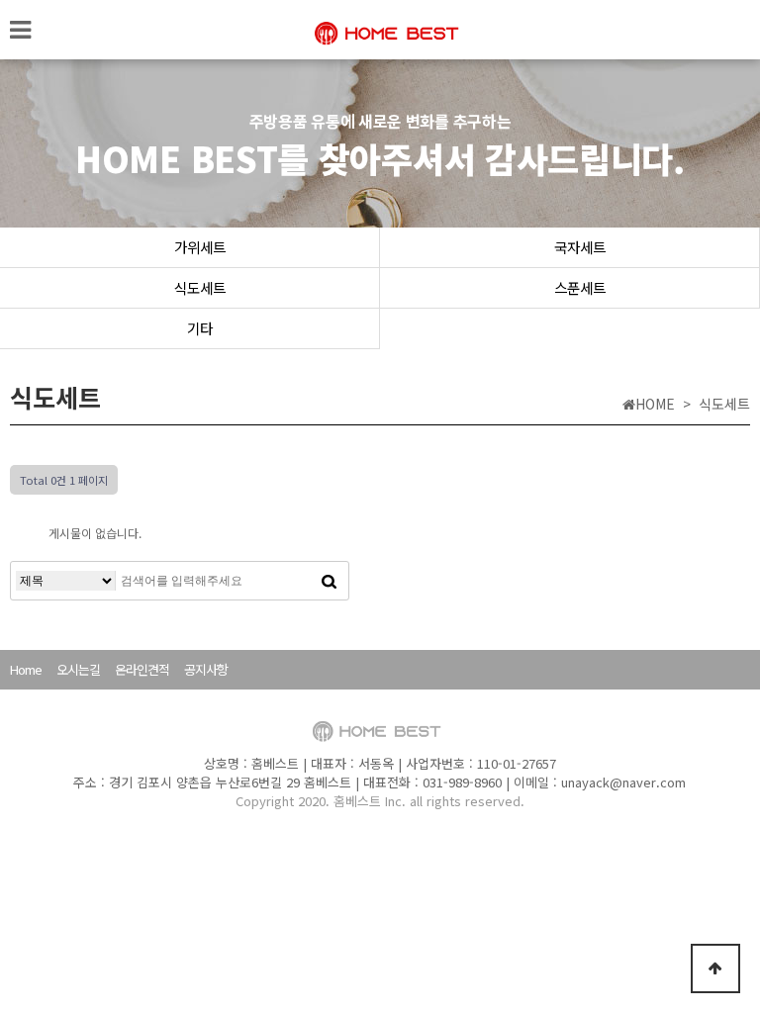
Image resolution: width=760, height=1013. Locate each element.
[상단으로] (715, 968)
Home (26, 669)
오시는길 (78, 669)
